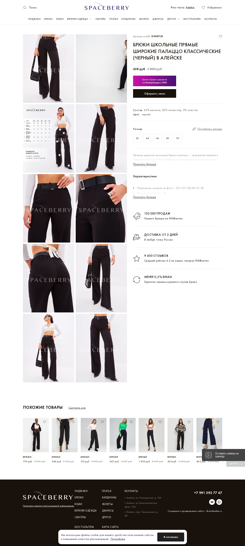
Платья (113, 18)
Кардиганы (128, 18)
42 (137, 138)
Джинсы (157, 18)
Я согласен (171, 537)
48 (167, 138)
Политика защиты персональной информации (48, 505)
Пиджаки (34, 18)
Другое (171, 18)
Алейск (190, 7)
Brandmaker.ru (214, 511)
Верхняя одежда (77, 18)
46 (157, 138)
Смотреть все (77, 408)
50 (177, 138)
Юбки (60, 18)
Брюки (48, 18)
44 (147, 138)
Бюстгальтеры (192, 18)
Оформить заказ (154, 93)
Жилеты (144, 18)
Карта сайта (110, 527)
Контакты (210, 18)
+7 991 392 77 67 (208, 492)
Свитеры (100, 18)
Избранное (214, 7)
